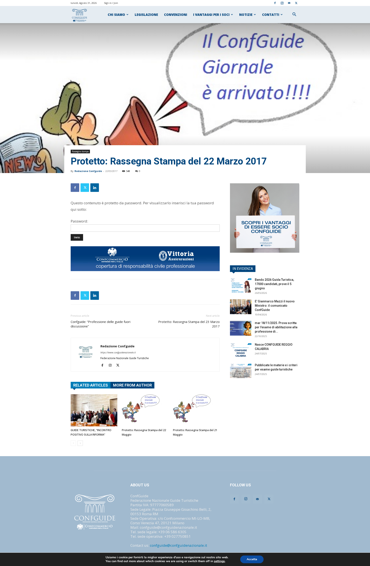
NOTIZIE (245, 14)
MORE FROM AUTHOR (132, 385)
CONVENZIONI (175, 14)
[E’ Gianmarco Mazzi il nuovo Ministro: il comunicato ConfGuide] (240, 306)
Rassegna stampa (80, 151)
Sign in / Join (111, 2)
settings (219, 561)
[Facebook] (275, 3)
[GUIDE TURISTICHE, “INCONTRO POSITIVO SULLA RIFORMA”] (94, 410)
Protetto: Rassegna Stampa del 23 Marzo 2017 (189, 324)
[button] (294, 14)
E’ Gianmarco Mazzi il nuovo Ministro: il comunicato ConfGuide (275, 306)
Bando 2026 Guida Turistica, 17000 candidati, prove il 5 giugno (274, 284)
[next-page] (80, 443)
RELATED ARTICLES (90, 385)
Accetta (252, 559)
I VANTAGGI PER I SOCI (211, 14)
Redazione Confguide (88, 171)
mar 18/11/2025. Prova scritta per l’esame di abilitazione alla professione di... (276, 327)
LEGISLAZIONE (146, 14)
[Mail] (289, 3)
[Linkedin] (94, 187)
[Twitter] (296, 3)
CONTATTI (270, 14)
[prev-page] (73, 443)
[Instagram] (282, 3)
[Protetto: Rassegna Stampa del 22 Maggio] (145, 410)
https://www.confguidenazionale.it (118, 352)
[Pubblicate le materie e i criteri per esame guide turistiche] (240, 370)
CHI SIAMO (116, 14)
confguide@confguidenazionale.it (178, 545)
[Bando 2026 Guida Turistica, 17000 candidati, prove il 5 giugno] (240, 285)
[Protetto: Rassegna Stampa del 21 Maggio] (196, 410)
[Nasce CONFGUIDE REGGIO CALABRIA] (240, 349)
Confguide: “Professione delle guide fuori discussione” (100, 324)
